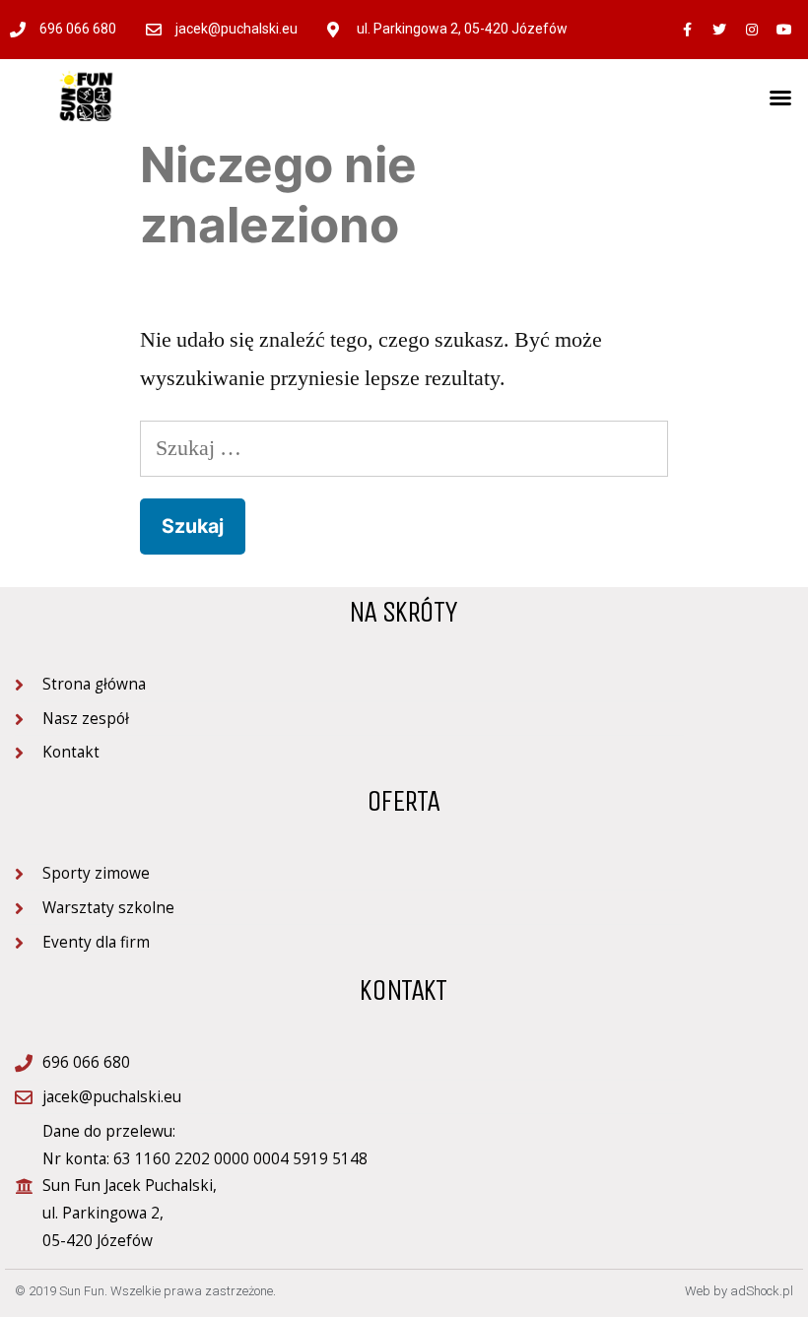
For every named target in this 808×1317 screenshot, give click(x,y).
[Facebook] (687, 29)
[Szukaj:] (404, 448)
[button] (780, 97)
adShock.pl (761, 1291)
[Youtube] (784, 29)
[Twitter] (719, 29)
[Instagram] (752, 29)
